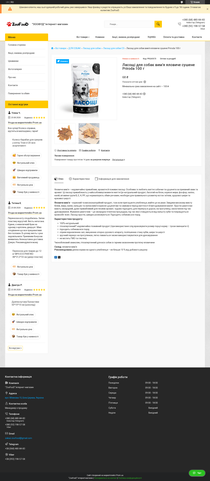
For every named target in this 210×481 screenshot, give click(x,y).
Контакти (197, 37)
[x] (59, 257)
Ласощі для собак (92, 48)
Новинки (99, 37)
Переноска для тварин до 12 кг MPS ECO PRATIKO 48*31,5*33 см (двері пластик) (27, 254)
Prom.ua (119, 475)
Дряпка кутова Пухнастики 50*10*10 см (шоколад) (25, 303)
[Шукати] (158, 24)
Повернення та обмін (19, 93)
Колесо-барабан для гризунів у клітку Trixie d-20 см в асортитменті (27, 142)
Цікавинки (13, 61)
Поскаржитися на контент (105, 478)
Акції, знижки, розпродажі (126, 37)
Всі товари (82, 37)
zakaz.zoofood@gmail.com (18, 438)
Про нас (12, 77)
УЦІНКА (152, 37)
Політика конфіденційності (130, 478)
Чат (199, 473)
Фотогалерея (15, 69)
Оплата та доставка (173, 37)
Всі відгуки (14, 348)
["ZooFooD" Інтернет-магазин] (17, 24)
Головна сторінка (17, 45)
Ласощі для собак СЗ (113, 48)
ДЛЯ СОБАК (74, 48)
